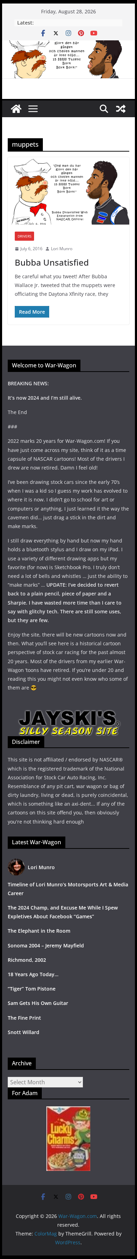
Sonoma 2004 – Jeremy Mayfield (46, 945)
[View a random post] (120, 108)
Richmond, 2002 (27, 960)
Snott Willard (23, 1032)
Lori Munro (61, 249)
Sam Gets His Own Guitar (38, 1003)
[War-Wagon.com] (68, 45)
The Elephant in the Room (39, 930)
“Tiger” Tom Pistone (32, 988)
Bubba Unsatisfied (52, 262)
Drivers (24, 236)
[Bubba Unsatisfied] (68, 191)
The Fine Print (24, 1017)
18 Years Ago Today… (33, 974)
